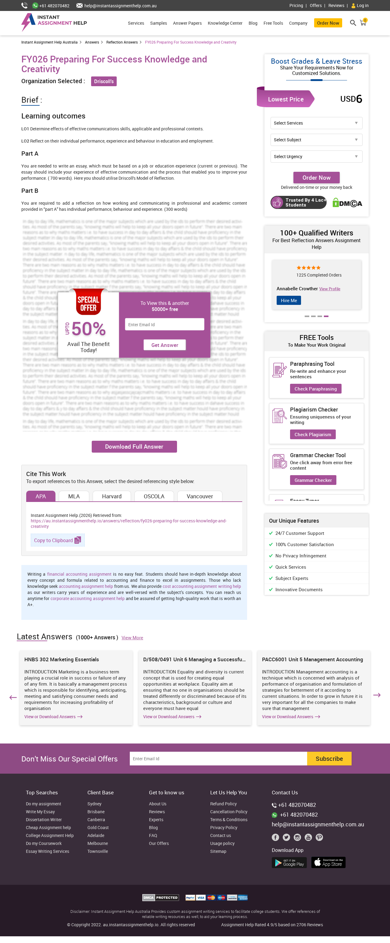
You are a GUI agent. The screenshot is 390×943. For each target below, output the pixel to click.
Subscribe (329, 758)
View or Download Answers (50, 716)
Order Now (328, 23)
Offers (316, 5)
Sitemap (218, 851)
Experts (156, 819)
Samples (158, 23)
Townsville (97, 851)
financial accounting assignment (79, 574)
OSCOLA (154, 496)
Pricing (296, 5)
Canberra (96, 819)
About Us (157, 804)
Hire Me (289, 300)
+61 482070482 (53, 6)
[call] (26, 6)
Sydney (94, 804)
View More (132, 637)
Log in (362, 5)
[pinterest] (319, 839)
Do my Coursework (44, 843)
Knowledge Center (225, 23)
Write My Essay (40, 811)
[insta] (298, 839)
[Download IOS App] (330, 861)
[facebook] (277, 839)
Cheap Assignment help (48, 827)
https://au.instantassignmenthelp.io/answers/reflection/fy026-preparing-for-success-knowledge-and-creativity (129, 523)
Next (377, 696)
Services (136, 23)
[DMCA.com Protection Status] (161, 899)
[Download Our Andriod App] (291, 861)
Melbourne (97, 843)
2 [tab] (313, 320)
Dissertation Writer (44, 819)
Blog (253, 23)
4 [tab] (326, 320)
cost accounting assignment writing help (202, 586)
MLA (74, 496)
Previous (12, 696)
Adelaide (95, 835)
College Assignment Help (50, 835)
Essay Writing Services (47, 851)
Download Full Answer (134, 446)
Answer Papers (187, 23)
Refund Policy (223, 804)
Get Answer (164, 344)
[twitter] (287, 839)
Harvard (112, 496)
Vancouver (200, 496)
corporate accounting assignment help (88, 598)
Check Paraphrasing (316, 389)
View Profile (329, 288)
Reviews (336, 5)
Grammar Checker (313, 480)
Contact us (220, 835)
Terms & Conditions (228, 819)
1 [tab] (307, 320)
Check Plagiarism (313, 434)
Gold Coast (98, 827)
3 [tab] (320, 320)
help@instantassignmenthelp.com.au (120, 6)
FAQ (153, 835)
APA (41, 496)
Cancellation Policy (228, 811)
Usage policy (222, 843)
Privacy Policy (223, 827)
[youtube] (309, 839)
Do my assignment (43, 804)
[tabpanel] (316, 284)
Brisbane (96, 811)
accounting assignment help (86, 586)
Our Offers (159, 843)
